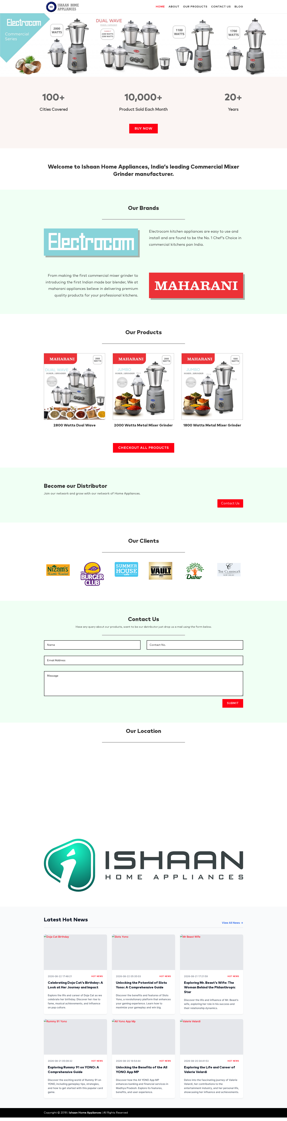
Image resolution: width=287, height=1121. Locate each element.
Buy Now (143, 128)
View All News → (232, 922)
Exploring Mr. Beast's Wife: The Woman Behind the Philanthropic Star (210, 987)
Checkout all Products (143, 447)
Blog (239, 6)
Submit (233, 703)
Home (160, 6)
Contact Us (221, 6)
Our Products (195, 6)
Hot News (97, 976)
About (174, 6)
